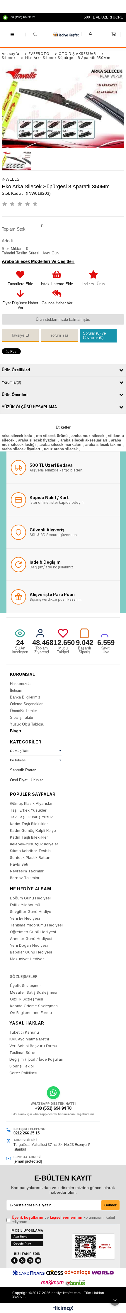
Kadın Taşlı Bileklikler (29, 824)
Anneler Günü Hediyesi (31, 939)
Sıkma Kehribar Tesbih (30, 851)
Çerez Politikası (23, 1073)
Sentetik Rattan (23, 770)
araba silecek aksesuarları (83, 440)
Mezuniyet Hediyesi (27, 959)
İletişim (16, 690)
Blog (16, 731)
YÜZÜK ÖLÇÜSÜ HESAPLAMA (29, 407)
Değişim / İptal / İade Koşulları (36, 1059)
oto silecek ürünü (52, 436)
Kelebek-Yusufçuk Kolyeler (34, 844)
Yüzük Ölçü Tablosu (27, 724)
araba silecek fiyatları (37, 440)
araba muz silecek (87, 436)
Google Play (22, 1243)
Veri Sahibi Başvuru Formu (33, 1046)
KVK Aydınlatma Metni (29, 1039)
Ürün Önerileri (15, 394)
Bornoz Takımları (25, 878)
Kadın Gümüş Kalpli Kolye (33, 830)
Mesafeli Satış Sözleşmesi (33, 992)
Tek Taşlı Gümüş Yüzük (31, 817)
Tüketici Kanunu (24, 1032)
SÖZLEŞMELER (24, 976)
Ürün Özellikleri (16, 370)
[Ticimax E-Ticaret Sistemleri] (63, 1309)
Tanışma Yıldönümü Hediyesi (36, 925)
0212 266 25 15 (26, 1133)
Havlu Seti (19, 864)
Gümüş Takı (19, 751)
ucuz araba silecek (61, 449)
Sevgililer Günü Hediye (30, 912)
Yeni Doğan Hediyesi (29, 945)
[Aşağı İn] (115, 1300)
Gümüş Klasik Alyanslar (31, 803)
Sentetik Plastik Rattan (30, 857)
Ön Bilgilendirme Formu (31, 1013)
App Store (20, 1236)
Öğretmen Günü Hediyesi (33, 932)
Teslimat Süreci (23, 1053)
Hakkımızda (20, 684)
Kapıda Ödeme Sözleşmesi (34, 1006)
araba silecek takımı (103, 444)
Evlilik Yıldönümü (25, 905)
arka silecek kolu (17, 436)
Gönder (110, 1205)
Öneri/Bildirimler (23, 711)
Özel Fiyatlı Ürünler (26, 780)
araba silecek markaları (60, 444)
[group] (36, 752)
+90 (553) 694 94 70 (53, 1108)
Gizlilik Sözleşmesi (26, 999)
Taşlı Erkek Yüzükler (28, 810)
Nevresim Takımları (27, 871)
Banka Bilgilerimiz (25, 697)
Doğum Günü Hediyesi (30, 898)
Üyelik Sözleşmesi (26, 986)
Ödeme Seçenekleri (26, 704)
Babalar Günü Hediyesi (31, 952)
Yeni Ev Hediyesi (25, 918)
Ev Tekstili (17, 760)
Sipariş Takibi (21, 717)
